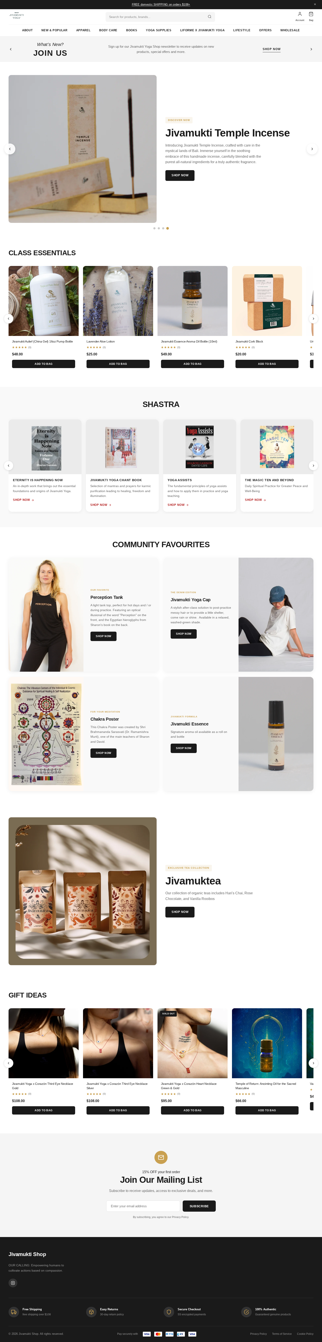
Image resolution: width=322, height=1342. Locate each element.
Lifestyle (241, 30)
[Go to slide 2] (159, 228)
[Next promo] (311, 49)
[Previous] (8, 318)
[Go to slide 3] (163, 228)
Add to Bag (44, 363)
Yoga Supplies (158, 30)
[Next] (313, 318)
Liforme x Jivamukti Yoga (202, 30)
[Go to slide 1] (154, 228)
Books (131, 30)
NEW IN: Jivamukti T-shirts (161, 4)
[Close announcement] (315, 5)
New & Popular (54, 30)
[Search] (209, 17)
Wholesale (290, 30)
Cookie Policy (305, 1333)
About (27, 30)
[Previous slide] (9, 148)
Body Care (108, 30)
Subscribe (199, 1206)
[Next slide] (312, 148)
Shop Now (180, 175)
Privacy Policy (180, 1217)
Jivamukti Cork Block (249, 341)
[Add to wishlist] (72, 272)
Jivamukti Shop (27, 1254)
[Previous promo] (11, 49)
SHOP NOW (272, 49)
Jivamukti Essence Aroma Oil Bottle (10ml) (189, 341)
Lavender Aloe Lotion (101, 341)
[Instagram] (13, 1283)
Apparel (83, 30)
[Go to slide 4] (167, 228)
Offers (265, 30)
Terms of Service (282, 1333)
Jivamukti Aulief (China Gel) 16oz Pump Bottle (42, 341)
